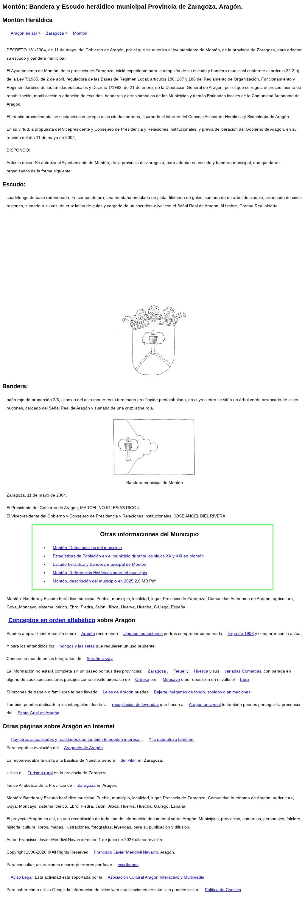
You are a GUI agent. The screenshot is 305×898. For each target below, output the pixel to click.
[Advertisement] (152, 256)
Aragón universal (205, 704)
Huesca (201, 671)
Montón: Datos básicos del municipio (87, 547)
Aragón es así (24, 33)
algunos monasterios (143, 633)
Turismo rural (40, 772)
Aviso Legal (21, 877)
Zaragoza (55, 33)
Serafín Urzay (100, 658)
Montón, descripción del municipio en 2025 (93, 581)
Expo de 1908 (241, 633)
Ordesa (142, 679)
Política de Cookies (223, 889)
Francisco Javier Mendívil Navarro (126, 852)
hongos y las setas (77, 646)
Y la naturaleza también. (171, 739)
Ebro (244, 679)
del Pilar (128, 760)
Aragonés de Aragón (83, 747)
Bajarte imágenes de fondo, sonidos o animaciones (202, 692)
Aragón (88, 633)
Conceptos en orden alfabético (51, 620)
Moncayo (171, 679)
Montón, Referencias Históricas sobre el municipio (100, 572)
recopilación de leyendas (135, 704)
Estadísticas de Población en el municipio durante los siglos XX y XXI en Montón (128, 556)
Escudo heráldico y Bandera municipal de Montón (99, 564)
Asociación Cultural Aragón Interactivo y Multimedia (156, 877)
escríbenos (128, 864)
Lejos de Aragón (118, 692)
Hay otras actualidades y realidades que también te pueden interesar (76, 739)
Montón (80, 33)
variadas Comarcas (243, 671)
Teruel (179, 671)
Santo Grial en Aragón (38, 712)
